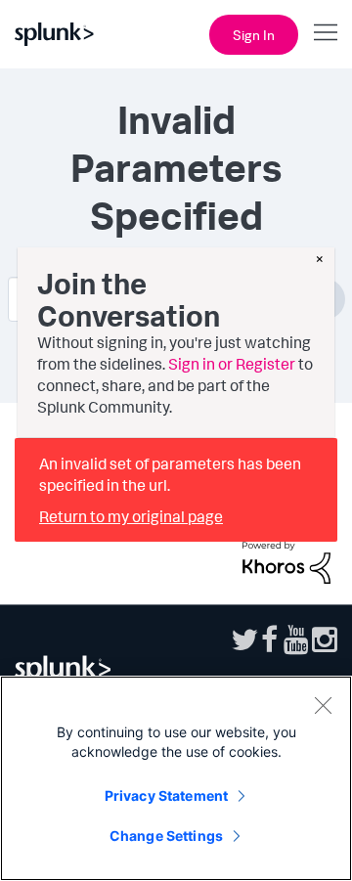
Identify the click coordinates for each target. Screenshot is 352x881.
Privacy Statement (166, 795)
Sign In (254, 34)
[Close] (322, 705)
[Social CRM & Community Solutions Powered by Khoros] (286, 560)
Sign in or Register (231, 364)
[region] (176, 778)
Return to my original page (131, 516)
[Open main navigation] (325, 32)
